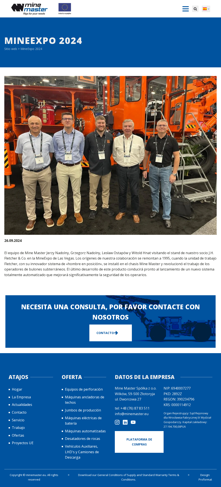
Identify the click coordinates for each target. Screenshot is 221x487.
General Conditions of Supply (116, 475)
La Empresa (21, 397)
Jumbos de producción (83, 410)
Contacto (19, 412)
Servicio (18, 420)
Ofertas (18, 435)
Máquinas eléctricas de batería (83, 421)
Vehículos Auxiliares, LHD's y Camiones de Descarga (82, 452)
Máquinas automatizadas (85, 431)
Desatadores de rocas (82, 438)
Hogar (17, 389)
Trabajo (18, 427)
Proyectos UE (22, 443)
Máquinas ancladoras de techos (84, 400)
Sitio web (10, 49)
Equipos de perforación (84, 389)
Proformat (205, 479)
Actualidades (22, 404)
